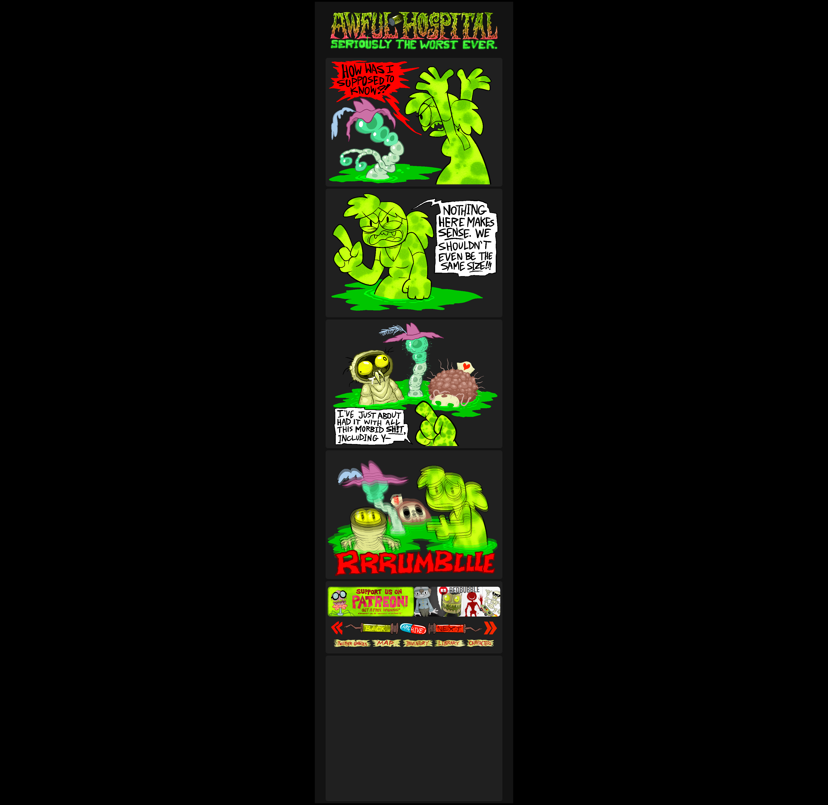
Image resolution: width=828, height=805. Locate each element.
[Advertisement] (414, 671)
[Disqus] (414, 740)
